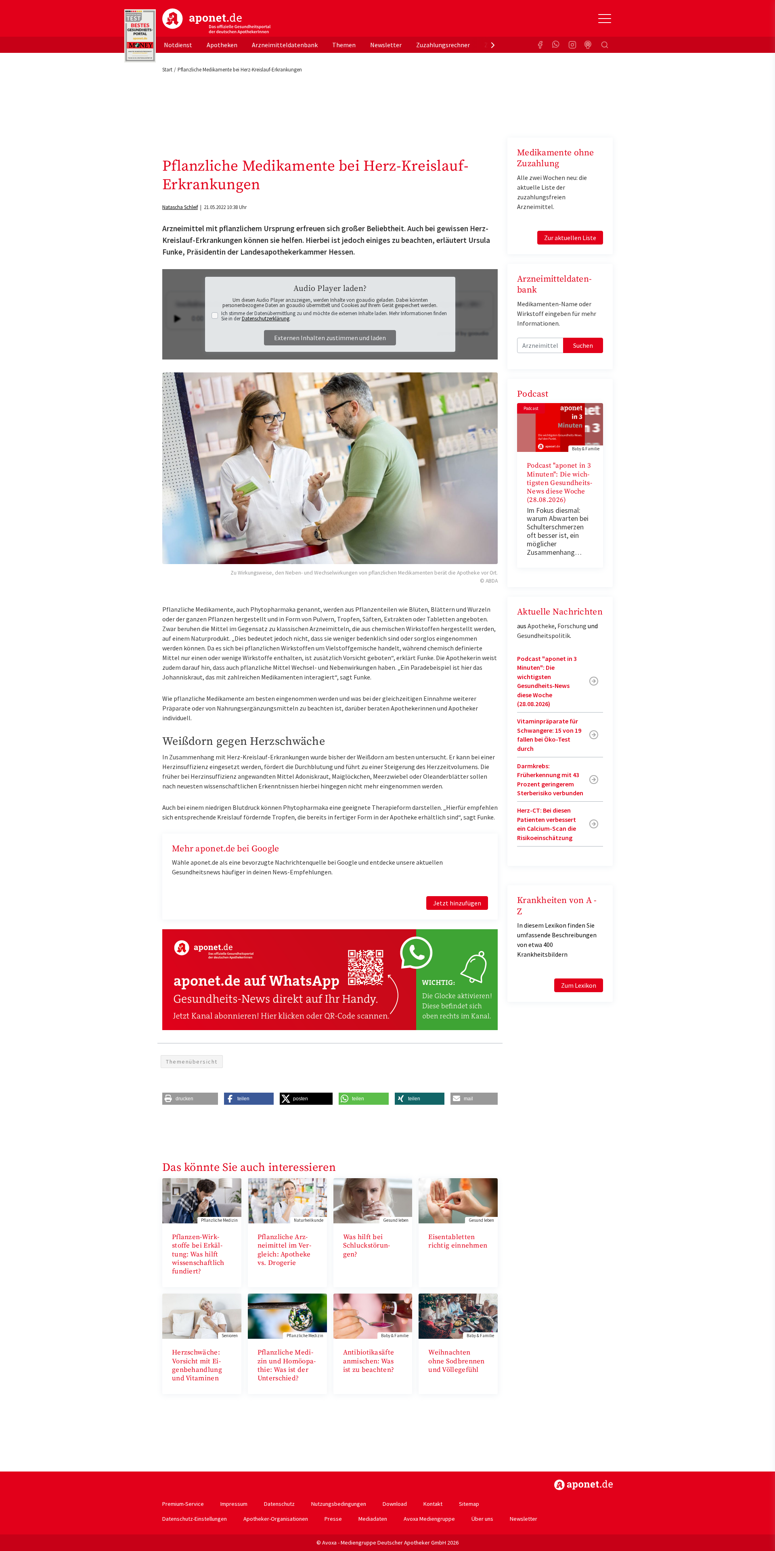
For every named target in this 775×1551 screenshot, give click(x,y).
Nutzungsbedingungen (338, 1503)
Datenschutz (279, 1503)
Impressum (233, 1503)
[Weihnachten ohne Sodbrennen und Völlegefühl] (458, 1315)
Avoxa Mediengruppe (429, 1518)
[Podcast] (588, 45)
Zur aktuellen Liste (570, 238)
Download (395, 1503)
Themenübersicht (192, 1061)
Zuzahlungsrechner (443, 45)
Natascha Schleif (180, 207)
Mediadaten (372, 1518)
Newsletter (386, 45)
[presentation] (493, 45)
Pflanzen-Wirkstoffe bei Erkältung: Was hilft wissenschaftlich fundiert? (198, 1254)
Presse (333, 1518)
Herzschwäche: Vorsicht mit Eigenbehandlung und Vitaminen (197, 1365)
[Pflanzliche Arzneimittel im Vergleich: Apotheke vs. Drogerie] (287, 1200)
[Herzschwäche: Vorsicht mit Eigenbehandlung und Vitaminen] (201, 1315)
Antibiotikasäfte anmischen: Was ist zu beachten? (368, 1361)
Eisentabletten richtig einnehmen (457, 1241)
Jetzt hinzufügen (457, 903)
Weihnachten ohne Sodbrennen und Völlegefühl (456, 1361)
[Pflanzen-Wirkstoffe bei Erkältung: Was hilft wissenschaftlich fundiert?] (201, 1200)
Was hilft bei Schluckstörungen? (366, 1246)
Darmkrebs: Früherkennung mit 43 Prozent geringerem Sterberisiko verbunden (550, 779)
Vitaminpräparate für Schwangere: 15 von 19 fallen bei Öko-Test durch (549, 734)
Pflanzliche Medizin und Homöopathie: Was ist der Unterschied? (287, 1365)
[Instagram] (572, 45)
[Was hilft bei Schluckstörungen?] (373, 1200)
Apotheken (222, 45)
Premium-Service (183, 1503)
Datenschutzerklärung (265, 318)
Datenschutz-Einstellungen (194, 1518)
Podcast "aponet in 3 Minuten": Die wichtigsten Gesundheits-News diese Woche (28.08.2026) (559, 482)
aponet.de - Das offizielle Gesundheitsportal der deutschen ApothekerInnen (216, 21)
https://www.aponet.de (583, 1485)
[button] (190, 1099)
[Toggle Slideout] (605, 18)
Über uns (482, 1518)
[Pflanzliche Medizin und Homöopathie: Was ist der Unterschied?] (287, 1315)
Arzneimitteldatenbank (285, 45)
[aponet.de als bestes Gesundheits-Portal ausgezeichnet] (140, 36)
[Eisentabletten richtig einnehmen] (458, 1200)
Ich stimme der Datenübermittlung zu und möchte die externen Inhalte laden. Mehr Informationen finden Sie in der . (334, 316)
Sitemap (469, 1503)
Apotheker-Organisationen (275, 1518)
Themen (344, 45)
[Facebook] (540, 45)
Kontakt (432, 1503)
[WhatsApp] (556, 45)
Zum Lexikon (578, 985)
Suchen (583, 345)
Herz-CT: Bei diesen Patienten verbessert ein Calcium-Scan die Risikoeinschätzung (546, 823)
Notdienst (178, 45)
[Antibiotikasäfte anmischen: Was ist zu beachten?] (373, 1315)
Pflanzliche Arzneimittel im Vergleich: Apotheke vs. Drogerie (284, 1250)
